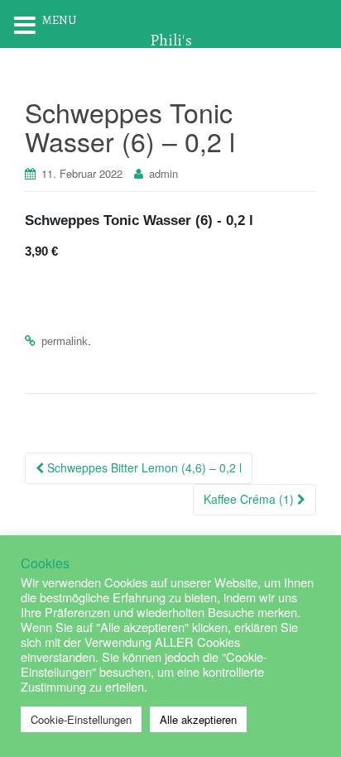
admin (163, 173)
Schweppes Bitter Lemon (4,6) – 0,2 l (143, 467)
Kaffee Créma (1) (250, 499)
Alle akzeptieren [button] (198, 719)
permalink (64, 341)
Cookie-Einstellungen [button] (81, 719)
